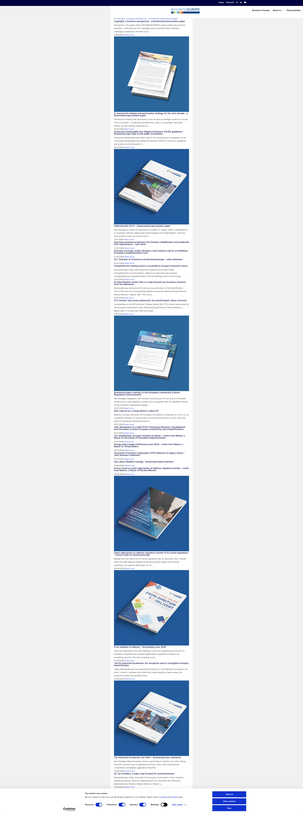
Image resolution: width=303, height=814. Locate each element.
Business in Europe (261, 10)
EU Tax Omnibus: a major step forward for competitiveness (144, 773)
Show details (177, 805)
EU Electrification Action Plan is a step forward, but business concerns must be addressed (150, 283)
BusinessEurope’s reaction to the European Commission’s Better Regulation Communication (147, 393)
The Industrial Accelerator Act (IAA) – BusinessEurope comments (147, 757)
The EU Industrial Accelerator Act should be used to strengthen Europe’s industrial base (151, 664)
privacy (163, 797)
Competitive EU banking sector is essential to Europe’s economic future (150, 266)
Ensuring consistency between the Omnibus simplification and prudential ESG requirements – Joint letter (151, 243)
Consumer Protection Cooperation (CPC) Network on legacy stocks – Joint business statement (149, 454)
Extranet (230, 2)
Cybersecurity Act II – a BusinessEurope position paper (142, 226)
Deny (229, 808)
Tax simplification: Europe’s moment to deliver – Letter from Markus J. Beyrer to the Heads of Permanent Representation (149, 436)
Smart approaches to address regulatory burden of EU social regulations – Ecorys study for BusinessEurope (151, 553)
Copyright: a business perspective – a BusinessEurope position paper (149, 21)
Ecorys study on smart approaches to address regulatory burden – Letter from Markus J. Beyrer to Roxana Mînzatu (151, 469)
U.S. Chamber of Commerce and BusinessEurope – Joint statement (148, 259)
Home (221, 2)
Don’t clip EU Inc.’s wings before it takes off (136, 411)
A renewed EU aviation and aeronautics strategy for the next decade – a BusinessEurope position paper (151, 114)
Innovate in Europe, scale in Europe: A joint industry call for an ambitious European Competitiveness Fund (151, 251)
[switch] (122, 805)
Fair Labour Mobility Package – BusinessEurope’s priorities (143, 461)
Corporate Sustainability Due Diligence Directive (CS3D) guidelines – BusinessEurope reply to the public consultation (149, 132)
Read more (129, 35)
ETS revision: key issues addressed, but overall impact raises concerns (150, 300)
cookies (174, 797)
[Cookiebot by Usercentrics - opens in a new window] (69, 809)
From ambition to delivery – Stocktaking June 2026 (140, 647)
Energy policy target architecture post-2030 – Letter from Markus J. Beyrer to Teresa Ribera (149, 445)
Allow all (229, 794)
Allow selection (229, 801)
